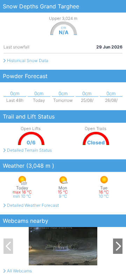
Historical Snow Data (27, 60)
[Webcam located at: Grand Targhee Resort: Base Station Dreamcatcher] (63, 246)
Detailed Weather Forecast (33, 205)
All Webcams (19, 270)
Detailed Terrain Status (29, 150)
